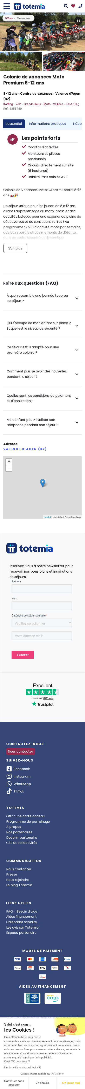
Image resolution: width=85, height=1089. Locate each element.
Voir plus (15, 248)
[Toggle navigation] (6, 6)
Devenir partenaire (21, 837)
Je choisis (42, 1082)
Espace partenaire (21, 932)
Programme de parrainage (28, 821)
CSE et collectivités (21, 842)
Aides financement (21, 916)
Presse (11, 874)
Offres (9, 18)
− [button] (9, 468)
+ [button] (9, 461)
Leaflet (47, 517)
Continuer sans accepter (14, 1082)
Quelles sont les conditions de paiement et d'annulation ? (39, 398)
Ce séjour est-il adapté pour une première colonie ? (33, 350)
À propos (13, 826)
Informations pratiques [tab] (47, 123)
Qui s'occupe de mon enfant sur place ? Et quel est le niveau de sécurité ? (39, 326)
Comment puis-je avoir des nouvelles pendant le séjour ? (37, 374)
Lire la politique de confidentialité (22, 1067)
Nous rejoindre (17, 879)
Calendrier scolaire (21, 922)
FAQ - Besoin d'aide (21, 911)
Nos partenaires (19, 832)
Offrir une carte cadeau (25, 816)
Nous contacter (20, 751)
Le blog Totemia (19, 885)
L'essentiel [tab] (13, 123)
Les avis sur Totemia (22, 927)
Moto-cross (23, 18)
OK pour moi (71, 1082)
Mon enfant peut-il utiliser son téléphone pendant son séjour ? (32, 422)
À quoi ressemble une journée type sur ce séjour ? (37, 298)
